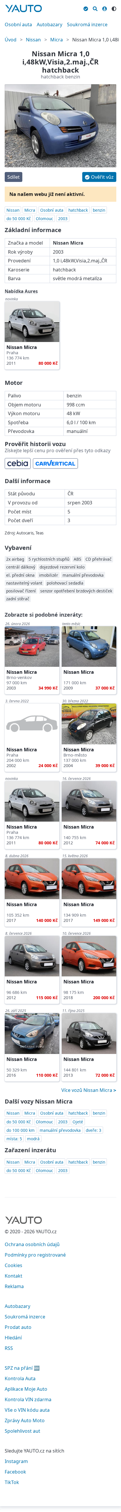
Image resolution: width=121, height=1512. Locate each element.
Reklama (14, 1286)
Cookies (13, 1265)
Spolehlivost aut (22, 1431)
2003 (63, 218)
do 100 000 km (20, 1130)
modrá (33, 1138)
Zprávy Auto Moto (25, 1420)
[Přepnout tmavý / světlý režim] (114, 8)
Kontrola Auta (20, 1378)
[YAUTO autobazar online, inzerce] (23, 8)
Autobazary (49, 24)
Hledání (13, 1337)
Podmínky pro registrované (35, 1255)
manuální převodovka (60, 1130)
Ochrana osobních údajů (32, 1244)
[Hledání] (95, 8)
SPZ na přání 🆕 (22, 1368)
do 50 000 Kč (18, 218)
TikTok (12, 1482)
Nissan (33, 39)
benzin (99, 210)
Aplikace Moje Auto (26, 1389)
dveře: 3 (93, 1130)
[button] (99, 177)
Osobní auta (18, 24)
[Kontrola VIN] (85, 8)
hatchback (78, 210)
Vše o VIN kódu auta (27, 1410)
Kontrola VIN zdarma (28, 1399)
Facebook (15, 1472)
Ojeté (78, 1122)
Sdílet (13, 177)
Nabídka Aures (21, 291)
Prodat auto (18, 1327)
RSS (9, 1348)
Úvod (10, 39)
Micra (56, 39)
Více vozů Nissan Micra (87, 1090)
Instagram (16, 1461)
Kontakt (13, 1276)
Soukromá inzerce (87, 24)
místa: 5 (14, 1138)
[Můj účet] (104, 8)
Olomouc (44, 218)
